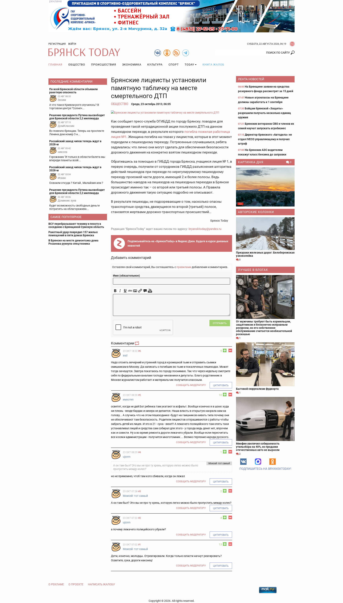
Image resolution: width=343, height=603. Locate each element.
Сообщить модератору (191, 385)
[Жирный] (115, 290)
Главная (55, 64)
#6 (139, 351)
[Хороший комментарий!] (224, 350)
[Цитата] (145, 290)
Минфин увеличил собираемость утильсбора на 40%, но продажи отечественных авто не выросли (257, 447)
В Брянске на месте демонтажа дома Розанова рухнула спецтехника (73, 242)
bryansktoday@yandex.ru (205, 229)
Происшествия (103, 64)
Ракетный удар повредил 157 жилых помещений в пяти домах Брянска (73, 234)
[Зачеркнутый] (130, 290)
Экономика (131, 64)
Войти (72, 43)
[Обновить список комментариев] (137, 343)
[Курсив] (120, 290)
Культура (155, 64)
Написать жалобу (101, 584)
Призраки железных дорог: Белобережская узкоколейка (265, 254)
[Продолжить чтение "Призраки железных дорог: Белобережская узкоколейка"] (265, 233)
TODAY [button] (189, 64)
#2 (139, 518)
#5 (139, 395)
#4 (139, 452)
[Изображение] (135, 290)
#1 (139, 544)
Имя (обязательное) (126, 275)
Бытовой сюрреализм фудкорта (257, 388)
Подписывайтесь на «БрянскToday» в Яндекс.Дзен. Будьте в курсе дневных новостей (178, 243)
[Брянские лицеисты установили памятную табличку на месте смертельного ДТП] (171, 112)
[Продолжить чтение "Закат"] (265, 186)
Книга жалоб (213, 64)
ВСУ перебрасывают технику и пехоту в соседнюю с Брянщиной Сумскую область (76, 225)
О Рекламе (56, 584)
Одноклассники (272, 461)
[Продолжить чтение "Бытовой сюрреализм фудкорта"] (265, 364)
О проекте (75, 584)
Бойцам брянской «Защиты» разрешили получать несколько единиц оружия (264, 113)
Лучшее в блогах (253, 270)
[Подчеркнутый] (125, 290)
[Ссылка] (140, 290)
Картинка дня (250, 162)
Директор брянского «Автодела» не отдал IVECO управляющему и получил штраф (265, 139)
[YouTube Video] (150, 290)
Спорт (174, 64)
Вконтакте (243, 461)
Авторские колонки (256, 212)
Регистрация (57, 43)
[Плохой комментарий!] (230, 350)
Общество (76, 64)
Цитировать (221, 385)
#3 (139, 491)
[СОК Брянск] (171, 15)
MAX (258, 461)
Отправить (220, 323)
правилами (183, 267)
